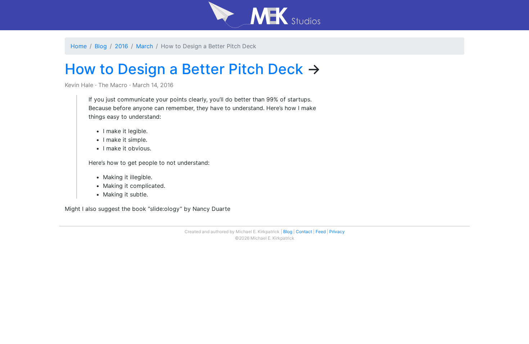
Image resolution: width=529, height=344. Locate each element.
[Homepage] (264, 15)
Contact (304, 231)
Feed (321, 231)
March (144, 46)
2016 (121, 46)
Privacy (337, 231)
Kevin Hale (79, 85)
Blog (101, 46)
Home (79, 46)
